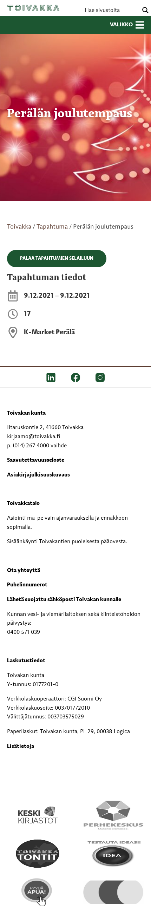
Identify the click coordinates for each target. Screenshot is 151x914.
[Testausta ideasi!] (113, 853)
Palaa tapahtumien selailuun (56, 258)
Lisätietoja (20, 746)
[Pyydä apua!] (37, 892)
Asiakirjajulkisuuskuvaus (38, 475)
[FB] (75, 377)
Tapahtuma (52, 227)
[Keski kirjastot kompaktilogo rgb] (38, 807)
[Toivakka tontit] (37, 853)
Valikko (121, 25)
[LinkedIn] (51, 377)
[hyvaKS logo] (113, 888)
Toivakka (33, 8)
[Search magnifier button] (145, 10)
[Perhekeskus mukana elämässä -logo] (113, 815)
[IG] (100, 377)
